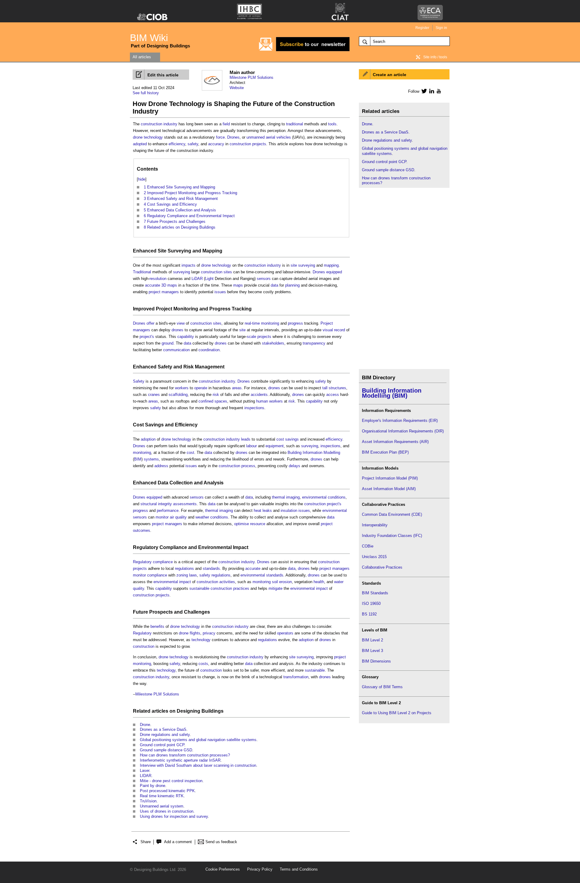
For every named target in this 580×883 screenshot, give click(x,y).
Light (209, 278)
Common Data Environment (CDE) (392, 514)
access (332, 394)
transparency (314, 343)
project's (147, 336)
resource (257, 524)
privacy (209, 633)
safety (193, 144)
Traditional (142, 272)
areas (237, 388)
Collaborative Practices (382, 567)
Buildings (212, 711)
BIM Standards (375, 593)
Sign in (441, 28)
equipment (275, 446)
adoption (148, 439)
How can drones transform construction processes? (185, 755)
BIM (137, 459)
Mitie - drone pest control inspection (171, 781)
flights (195, 633)
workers (181, 388)
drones (177, 330)
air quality (178, 517)
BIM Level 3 (372, 650)
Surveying (179, 250)
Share (145, 842)
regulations (184, 568)
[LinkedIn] (430, 91)
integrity (165, 504)
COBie (367, 546)
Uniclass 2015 (374, 556)
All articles (142, 57)
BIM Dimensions (376, 661)
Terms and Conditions (299, 869)
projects (264, 336)
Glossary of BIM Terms (382, 687)
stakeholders (273, 343)
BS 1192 (369, 614)
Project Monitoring (177, 308)
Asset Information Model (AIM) (389, 488)
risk (216, 394)
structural (148, 504)
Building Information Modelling (314, 452)
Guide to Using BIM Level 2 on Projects (396, 713)
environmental (314, 497)
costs (203, 663)
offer (150, 323)
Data (163, 482)
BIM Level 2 (372, 640)
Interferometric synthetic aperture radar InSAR (180, 760)
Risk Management (203, 366)
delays (294, 466)
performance (168, 510)
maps (172, 285)
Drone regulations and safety (165, 734)
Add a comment (178, 842)
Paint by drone (152, 785)
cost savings (287, 439)
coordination (209, 350)
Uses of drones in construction (166, 811)
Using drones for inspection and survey (174, 816)
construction (143, 646)
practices (241, 588)
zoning (182, 575)
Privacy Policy (259, 869)
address (161, 466)
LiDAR (197, 278)
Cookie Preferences (222, 869)
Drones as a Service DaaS (163, 729)
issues (220, 292)
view (181, 323)
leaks (267, 510)
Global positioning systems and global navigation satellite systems (198, 739)
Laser (144, 770)
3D (163, 285)
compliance (163, 562)
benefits (157, 626)
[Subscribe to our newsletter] (304, 50)
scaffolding (178, 394)
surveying (306, 265)
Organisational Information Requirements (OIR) (403, 431)
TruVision (148, 801)
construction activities (216, 582)
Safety (165, 366)
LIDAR (145, 775)
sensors (264, 278)
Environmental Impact (223, 547)
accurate (152, 285)
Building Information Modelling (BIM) (391, 393)
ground (167, 343)
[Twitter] (423, 91)
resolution (158, 278)
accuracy (216, 144)
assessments (185, 504)
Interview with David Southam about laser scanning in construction (198, 765)
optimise (241, 524)
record (339, 330)
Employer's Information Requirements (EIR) (400, 420)
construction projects (248, 144)
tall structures (334, 388)
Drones (233, 137)
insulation (289, 510)
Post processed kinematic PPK (167, 790)
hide (141, 179)
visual (328, 330)
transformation (295, 677)
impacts (188, 265)
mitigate (275, 588)
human (262, 401)
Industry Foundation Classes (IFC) (392, 535)
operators (285, 633)
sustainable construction (210, 588)
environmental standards (261, 575)
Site (162, 250)
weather (202, 517)
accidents (259, 394)
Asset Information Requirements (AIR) (395, 441)
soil (275, 582)
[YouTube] (438, 91)
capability (185, 336)
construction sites (216, 272)
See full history (146, 93)
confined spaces (212, 401)
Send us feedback (221, 842)
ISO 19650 (371, 603)
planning (292, 285)
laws (193, 575)
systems (151, 459)
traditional (294, 124)
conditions (337, 497)
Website (237, 87)
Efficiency (186, 424)
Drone (145, 724)
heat (257, 510)
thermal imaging (286, 497)
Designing (188, 711)
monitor (162, 517)
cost (190, 452)
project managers (164, 292)
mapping (331, 265)
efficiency (177, 144)
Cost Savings (148, 424)
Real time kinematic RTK (162, 796)
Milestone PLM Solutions (251, 77)
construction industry (159, 124)
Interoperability (375, 525)
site (294, 265)
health (319, 582)
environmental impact (172, 582)
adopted (140, 144)
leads (245, 439)
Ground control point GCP (162, 745)
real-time (252, 323)
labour (251, 446)
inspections (254, 408)
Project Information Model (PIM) (390, 478)
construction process (237, 466)
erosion (285, 582)
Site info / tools (435, 57)
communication (176, 350)
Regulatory (145, 547)
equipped (334, 272)
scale (251, 336)
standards (211, 568)
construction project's (322, 504)
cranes (154, 394)
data (274, 285)
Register (422, 28)
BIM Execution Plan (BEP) (385, 452)
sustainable (315, 670)
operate (200, 388)
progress (295, 323)
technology (153, 137)
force (220, 137)
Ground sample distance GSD (166, 750)
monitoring (270, 323)
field (226, 124)
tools (332, 124)
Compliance (173, 547)
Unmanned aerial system (161, 806)
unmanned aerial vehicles (268, 137)
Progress (219, 308)
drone (138, 137)
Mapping (212, 250)
